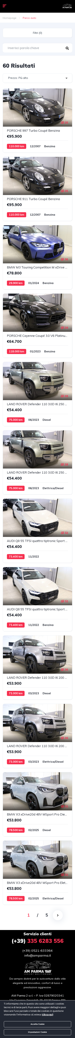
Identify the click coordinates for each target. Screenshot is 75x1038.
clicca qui (47, 1015)
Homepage (9, 18)
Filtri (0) (37, 33)
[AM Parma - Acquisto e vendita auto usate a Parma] (67, 6)
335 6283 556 (37, 940)
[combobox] (37, 78)
